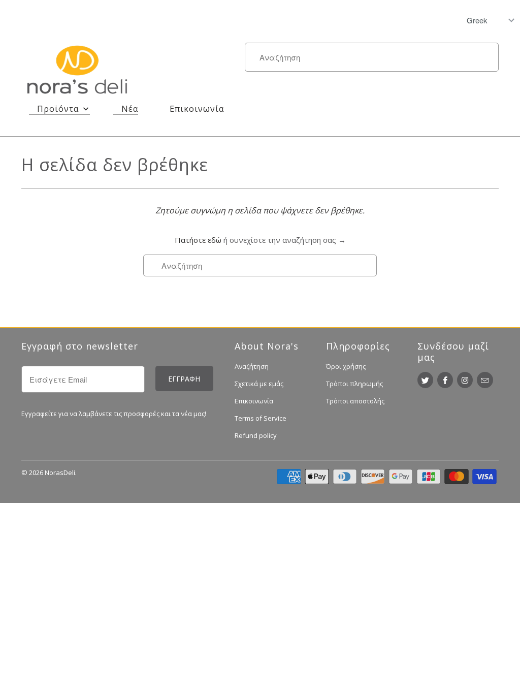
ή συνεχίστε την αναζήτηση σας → (284, 240)
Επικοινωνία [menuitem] (197, 108)
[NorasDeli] (77, 72)
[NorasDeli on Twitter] (425, 380)
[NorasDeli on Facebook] (445, 380)
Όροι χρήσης (346, 366)
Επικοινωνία (254, 400)
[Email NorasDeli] (485, 380)
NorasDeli (60, 472)
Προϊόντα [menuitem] (58, 108)
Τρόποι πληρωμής (354, 383)
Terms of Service (260, 418)
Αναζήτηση (252, 366)
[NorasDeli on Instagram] (465, 380)
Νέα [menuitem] (129, 108)
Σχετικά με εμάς (259, 383)
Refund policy (256, 435)
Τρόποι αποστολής (355, 400)
